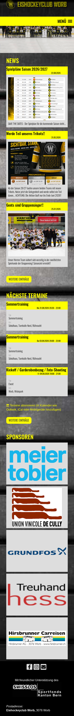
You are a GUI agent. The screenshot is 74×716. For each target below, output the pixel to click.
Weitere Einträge (19, 279)
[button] (37, 316)
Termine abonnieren (22, 405)
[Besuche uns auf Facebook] (29, 668)
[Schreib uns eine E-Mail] (43, 668)
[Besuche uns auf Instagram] (36, 668)
